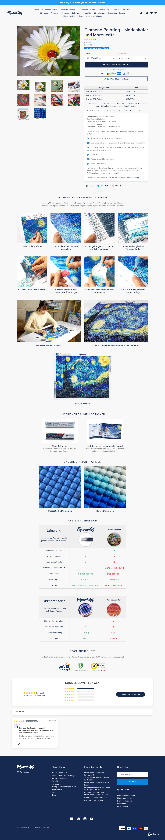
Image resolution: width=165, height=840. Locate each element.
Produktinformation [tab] (94, 111)
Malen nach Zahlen (125, 798)
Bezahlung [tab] (129, 111)
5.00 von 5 (40, 693)
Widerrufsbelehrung (59, 778)
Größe (87, 54)
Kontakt (54, 781)
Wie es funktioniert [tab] (113, 111)
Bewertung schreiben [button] (130, 694)
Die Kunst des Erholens (94, 800)
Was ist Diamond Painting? (95, 798)
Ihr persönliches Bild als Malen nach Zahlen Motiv (97, 789)
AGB (53, 792)
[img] (26, 721)
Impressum (56, 784)
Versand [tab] (142, 111)
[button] (89, 39)
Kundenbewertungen (126, 795)
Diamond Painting (132, 178)
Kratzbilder (122, 804)
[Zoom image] (49, 51)
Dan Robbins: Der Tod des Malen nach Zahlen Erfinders (96, 794)
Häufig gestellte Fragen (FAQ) (64, 787)
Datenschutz (56, 789)
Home (53, 795)
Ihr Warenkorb (123, 806)
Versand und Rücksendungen (63, 775)
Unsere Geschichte (59, 773)
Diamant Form (122, 54)
